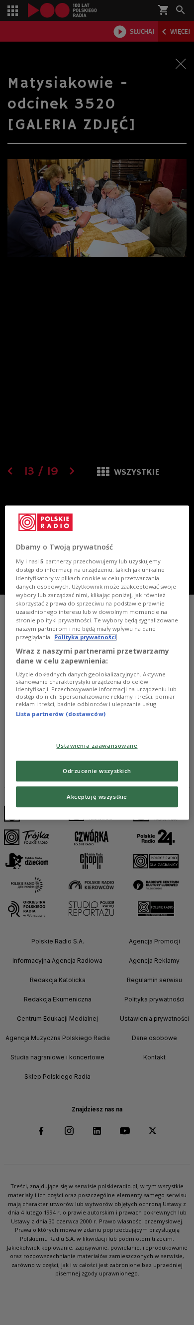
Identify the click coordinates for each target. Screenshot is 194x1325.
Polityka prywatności (85, 637)
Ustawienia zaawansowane (96, 745)
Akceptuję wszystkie (97, 796)
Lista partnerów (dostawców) (60, 714)
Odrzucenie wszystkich (97, 770)
